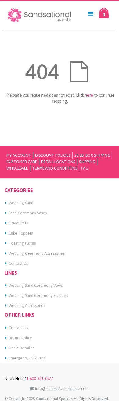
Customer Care (21, 161)
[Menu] (90, 13)
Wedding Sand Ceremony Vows (36, 285)
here (89, 95)
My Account (18, 155)
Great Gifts (18, 223)
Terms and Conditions (54, 168)
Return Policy (20, 338)
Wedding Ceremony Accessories (36, 253)
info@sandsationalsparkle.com (61, 389)
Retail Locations (58, 161)
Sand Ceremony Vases (28, 213)
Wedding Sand (21, 203)
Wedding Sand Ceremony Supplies (38, 295)
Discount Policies (52, 155)
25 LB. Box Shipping (92, 155)
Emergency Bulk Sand (27, 358)
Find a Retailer (21, 348)
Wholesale (17, 168)
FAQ (84, 168)
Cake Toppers (21, 233)
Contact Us (18, 263)
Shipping (87, 161)
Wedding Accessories (27, 305)
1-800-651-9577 (39, 378)
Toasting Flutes (22, 243)
